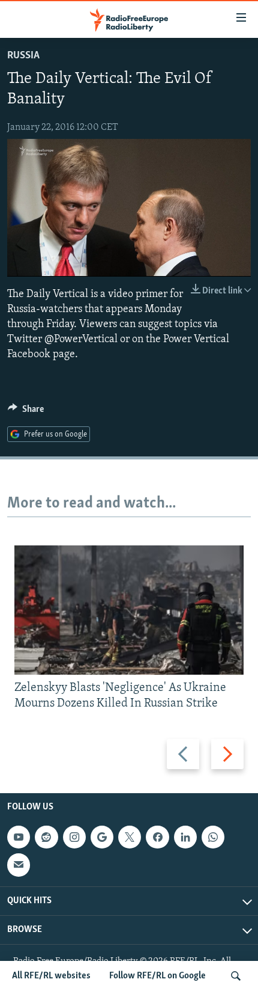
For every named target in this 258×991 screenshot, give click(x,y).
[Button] (26, 411)
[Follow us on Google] (102, 837)
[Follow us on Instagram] (74, 837)
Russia (23, 56)
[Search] (236, 976)
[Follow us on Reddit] (46, 837)
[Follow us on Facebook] (157, 837)
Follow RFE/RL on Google (157, 976)
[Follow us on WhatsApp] (213, 837)
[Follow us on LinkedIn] (185, 837)
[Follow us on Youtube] (18, 837)
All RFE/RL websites (51, 976)
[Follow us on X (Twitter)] (129, 837)
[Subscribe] (18, 865)
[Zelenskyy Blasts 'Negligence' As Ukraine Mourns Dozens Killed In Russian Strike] (129, 610)
